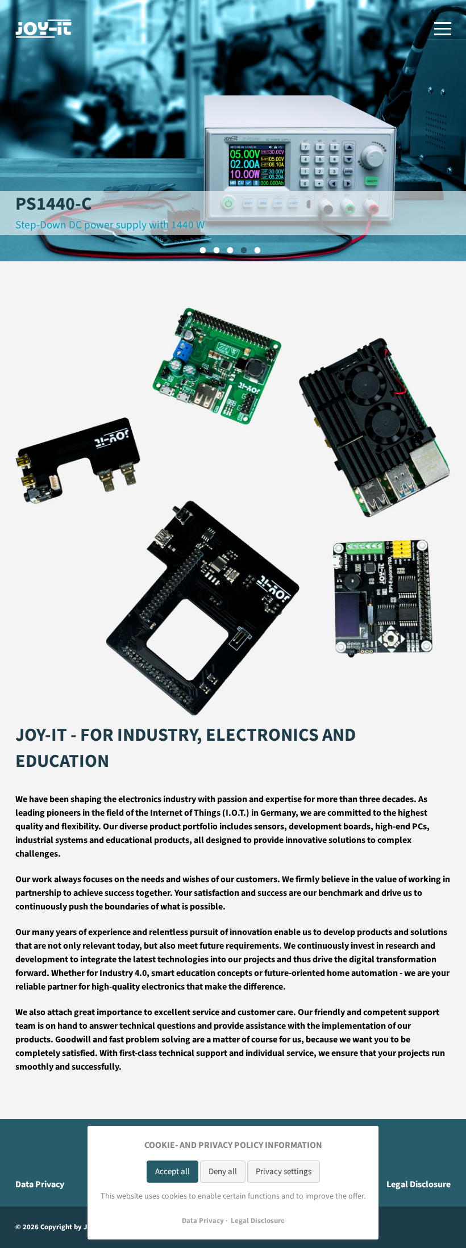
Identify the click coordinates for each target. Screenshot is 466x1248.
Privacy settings (283, 1172)
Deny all (223, 1172)
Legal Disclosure (418, 1184)
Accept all (172, 1172)
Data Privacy (39, 1184)
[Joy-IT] (43, 28)
